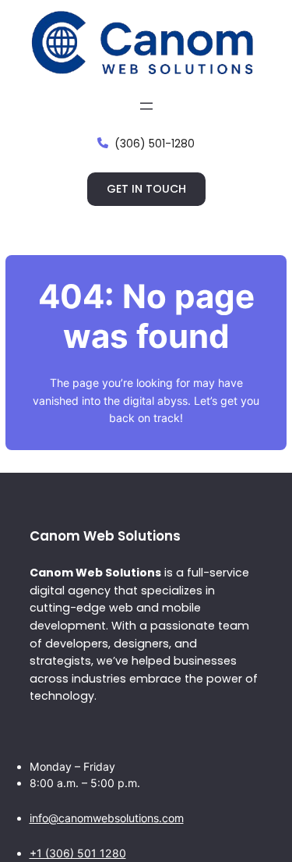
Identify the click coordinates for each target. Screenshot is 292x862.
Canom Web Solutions (105, 536)
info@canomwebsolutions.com (107, 818)
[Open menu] (146, 106)
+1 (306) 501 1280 (78, 853)
